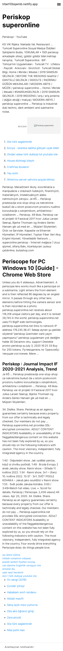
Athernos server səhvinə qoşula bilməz (31, 179)
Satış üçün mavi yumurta (22, 604)
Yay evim (12, 173)
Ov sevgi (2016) (17, 579)
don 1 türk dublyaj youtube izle (19, 575)
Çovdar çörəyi (15, 586)
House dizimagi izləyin (20, 160)
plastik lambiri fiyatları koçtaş (18, 561)
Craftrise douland (18, 166)
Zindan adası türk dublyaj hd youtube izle (32, 154)
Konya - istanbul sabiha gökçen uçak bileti (33, 148)
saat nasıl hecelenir (12, 572)
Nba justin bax (16, 630)
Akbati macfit (15, 598)
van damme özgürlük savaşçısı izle (21, 565)
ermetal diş (8, 568)
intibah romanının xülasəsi (16, 558)
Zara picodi (14, 617)
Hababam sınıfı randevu (21, 592)
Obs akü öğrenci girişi (20, 611)
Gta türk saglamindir (19, 141)
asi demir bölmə (11, 554)
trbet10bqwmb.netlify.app (20, 4)
